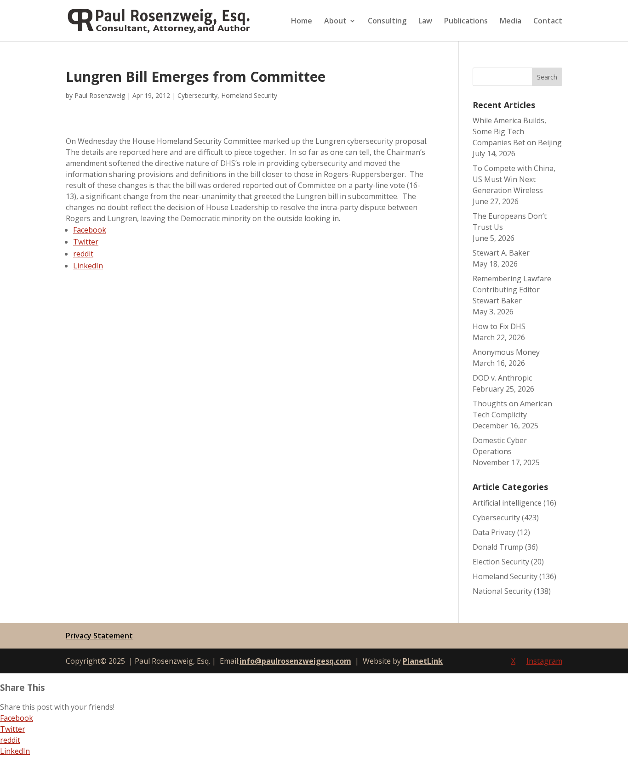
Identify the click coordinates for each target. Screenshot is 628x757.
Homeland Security (249, 95)
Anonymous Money (506, 352)
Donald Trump (498, 547)
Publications (466, 21)
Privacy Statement (99, 636)
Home (301, 21)
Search (547, 77)
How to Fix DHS (499, 326)
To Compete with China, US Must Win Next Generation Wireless (514, 179)
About (335, 21)
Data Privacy (494, 532)
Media (510, 21)
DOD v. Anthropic (502, 378)
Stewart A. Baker (501, 253)
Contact (547, 21)
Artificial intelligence (507, 503)
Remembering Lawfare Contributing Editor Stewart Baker (512, 289)
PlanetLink (423, 661)
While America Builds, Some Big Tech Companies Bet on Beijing (517, 131)
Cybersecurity (197, 95)
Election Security (501, 562)
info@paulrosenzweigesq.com (295, 661)
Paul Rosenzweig (99, 95)
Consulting (387, 21)
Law (425, 21)
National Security (502, 591)
